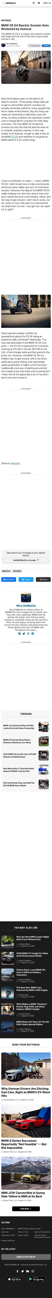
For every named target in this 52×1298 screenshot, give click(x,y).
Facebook (9, 579)
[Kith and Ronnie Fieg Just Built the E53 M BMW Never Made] (44, 780)
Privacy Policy (23, 1235)
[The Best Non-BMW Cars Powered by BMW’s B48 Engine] (7, 987)
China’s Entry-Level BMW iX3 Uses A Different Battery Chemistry (30, 972)
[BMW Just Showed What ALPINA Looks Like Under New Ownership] (44, 723)
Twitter (27, 579)
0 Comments (46, 45)
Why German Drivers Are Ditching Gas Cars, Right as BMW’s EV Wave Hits (25, 1092)
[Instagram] (28, 633)
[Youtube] (28, 1272)
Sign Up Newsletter (42, 1232)
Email (44, 579)
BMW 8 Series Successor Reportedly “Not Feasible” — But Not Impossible (24, 1144)
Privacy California (8, 1241)
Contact (37, 1229)
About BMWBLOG (8, 1229)
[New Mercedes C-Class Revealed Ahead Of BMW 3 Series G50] (44, 766)
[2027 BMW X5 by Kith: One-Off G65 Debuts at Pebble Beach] (44, 751)
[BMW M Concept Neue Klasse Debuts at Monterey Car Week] (44, 737)
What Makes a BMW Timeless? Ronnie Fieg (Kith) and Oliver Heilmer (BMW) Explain (31, 1006)
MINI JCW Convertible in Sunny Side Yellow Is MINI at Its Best (23, 1194)
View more (25, 1209)
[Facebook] (19, 633)
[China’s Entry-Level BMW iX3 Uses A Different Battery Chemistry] (7, 970)
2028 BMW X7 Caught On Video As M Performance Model (32, 954)
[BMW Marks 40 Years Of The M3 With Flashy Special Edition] (7, 1022)
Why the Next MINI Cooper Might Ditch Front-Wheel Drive (32, 938)
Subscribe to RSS (8, 1235)
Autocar (15, 463)
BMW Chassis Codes (26, 1229)
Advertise (5, 1232)
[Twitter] (23, 633)
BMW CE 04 (6, 571)
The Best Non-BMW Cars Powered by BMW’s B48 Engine (32, 988)
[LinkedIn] (32, 633)
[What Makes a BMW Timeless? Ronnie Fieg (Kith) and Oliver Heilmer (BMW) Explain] (7, 1004)
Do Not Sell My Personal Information (42, 1236)
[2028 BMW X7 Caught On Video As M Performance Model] (7, 953)
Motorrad (6, 20)
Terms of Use (23, 1232)
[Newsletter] (39, 3)
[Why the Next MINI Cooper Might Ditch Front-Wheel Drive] (7, 937)
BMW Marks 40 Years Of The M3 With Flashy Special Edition (32, 1023)
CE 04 (15, 136)
